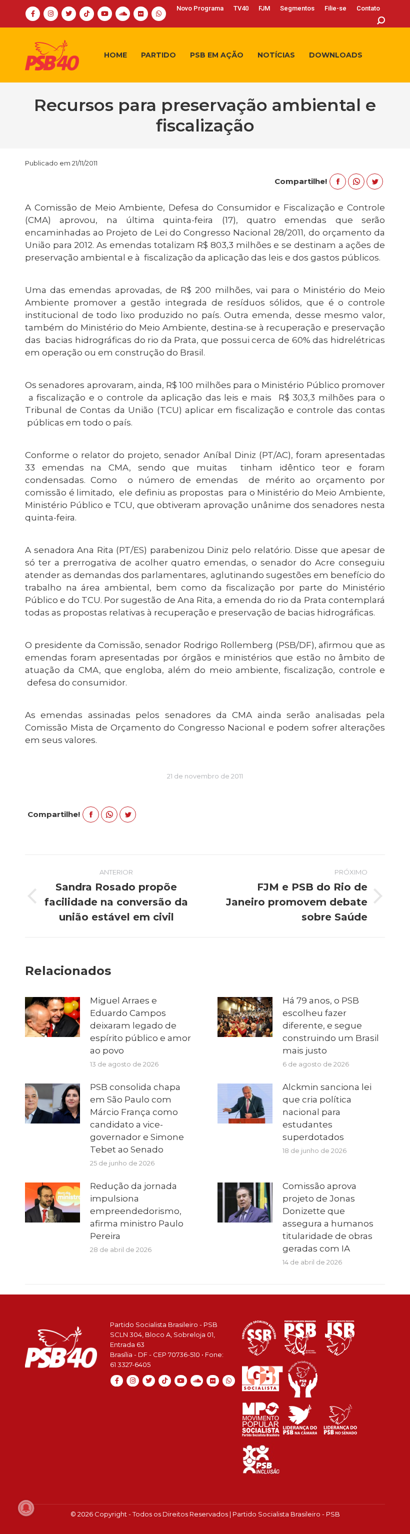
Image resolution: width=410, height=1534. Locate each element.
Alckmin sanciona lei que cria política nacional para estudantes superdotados (327, 1112)
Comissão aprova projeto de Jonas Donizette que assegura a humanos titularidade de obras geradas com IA (328, 1217)
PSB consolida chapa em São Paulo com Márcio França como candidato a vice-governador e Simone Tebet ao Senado (137, 1118)
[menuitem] (200, 8)
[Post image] (52, 1017)
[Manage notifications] (26, 1508)
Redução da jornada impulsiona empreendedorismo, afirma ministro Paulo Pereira (137, 1211)
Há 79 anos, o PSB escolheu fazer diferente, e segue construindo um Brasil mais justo (330, 1026)
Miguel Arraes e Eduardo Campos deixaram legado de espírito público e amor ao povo (140, 1026)
